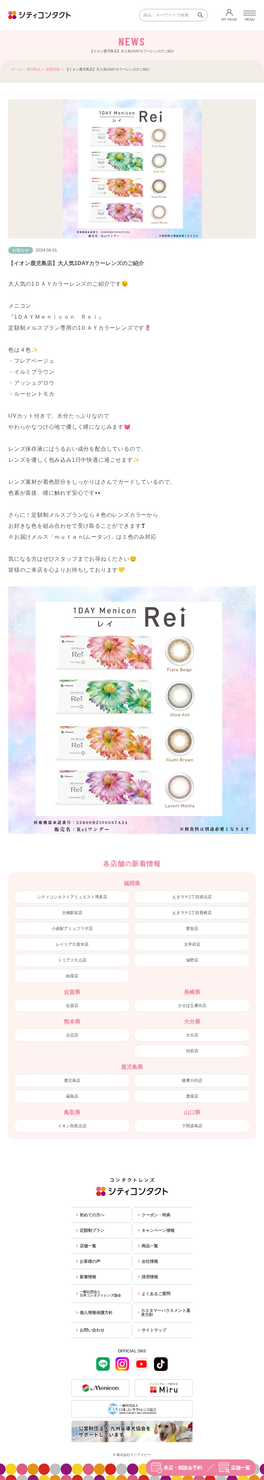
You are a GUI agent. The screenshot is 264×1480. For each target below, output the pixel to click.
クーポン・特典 (156, 1215)
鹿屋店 (192, 1096)
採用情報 (150, 1276)
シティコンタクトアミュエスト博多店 (72, 897)
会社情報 (150, 1261)
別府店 (192, 1051)
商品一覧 (150, 1245)
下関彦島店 (192, 1125)
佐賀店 (72, 1005)
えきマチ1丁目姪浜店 (192, 897)
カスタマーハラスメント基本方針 (165, 1312)
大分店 (192, 1035)
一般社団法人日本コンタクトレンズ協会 (100, 1293)
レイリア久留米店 (72, 944)
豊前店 (192, 928)
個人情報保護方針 (96, 1312)
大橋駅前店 (72, 912)
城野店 (192, 960)
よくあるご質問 (156, 1293)
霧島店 (72, 1096)
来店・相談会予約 (183, 1467)
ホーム (16, 69)
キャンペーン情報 (158, 1230)
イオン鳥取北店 (72, 1125)
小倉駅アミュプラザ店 (72, 928)
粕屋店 (72, 976)
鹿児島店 (34, 69)
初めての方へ (92, 1215)
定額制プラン (92, 1230)
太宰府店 (192, 944)
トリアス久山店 (72, 960)
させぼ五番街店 (192, 1005)
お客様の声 (90, 1261)
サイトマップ (154, 1330)
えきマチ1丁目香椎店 (192, 912)
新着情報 (53, 69)
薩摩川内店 (192, 1080)
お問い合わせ (92, 1330)
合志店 (72, 1035)
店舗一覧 (240, 1467)
